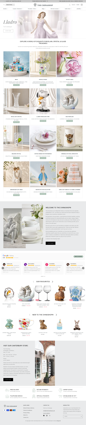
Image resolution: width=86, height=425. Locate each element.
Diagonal (59, 421)
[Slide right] (52, 282)
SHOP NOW (8, 30)
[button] (4, 5)
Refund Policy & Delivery (28, 409)
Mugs (43, 8)
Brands (5, 8)
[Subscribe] (81, 417)
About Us (25, 416)
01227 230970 (46, 414)
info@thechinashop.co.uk (49, 411)
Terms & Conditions (27, 411)
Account (73, 4)
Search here (9, 4)
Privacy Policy (26, 413)
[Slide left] (33, 282)
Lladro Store (67, 8)
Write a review (78, 256)
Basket (78, 4)
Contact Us (25, 418)
